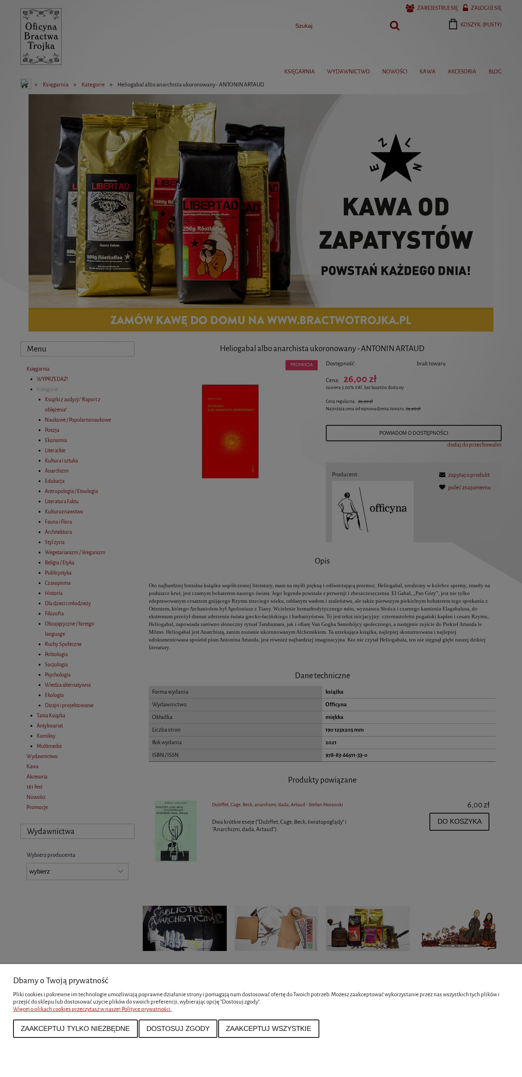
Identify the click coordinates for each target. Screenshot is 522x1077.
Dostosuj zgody (178, 1028)
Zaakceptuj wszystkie (268, 1028)
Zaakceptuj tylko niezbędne (75, 1028)
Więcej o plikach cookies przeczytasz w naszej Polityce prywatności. (92, 1009)
